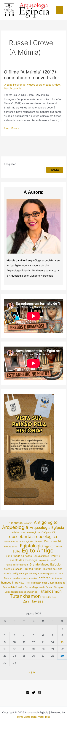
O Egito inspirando (14, 84)
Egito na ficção (41, 556)
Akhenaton (16, 523)
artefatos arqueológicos (26, 532)
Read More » (11, 128)
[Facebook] (28, 692)
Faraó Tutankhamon (17, 564)
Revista (19, 582)
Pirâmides (57, 578)
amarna (28, 523)
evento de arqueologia (23, 560)
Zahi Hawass (33, 601)
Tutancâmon (50, 591)
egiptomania (53, 546)
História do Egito (52, 568)
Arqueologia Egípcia (47, 527)
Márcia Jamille (12, 578)
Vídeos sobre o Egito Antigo (43, 84)
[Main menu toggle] (59, 10)
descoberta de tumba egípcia (18, 541)
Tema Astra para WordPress (33, 716)
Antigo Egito (46, 522)
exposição (44, 560)
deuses (39, 541)
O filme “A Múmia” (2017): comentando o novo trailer (31, 74)
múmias (33, 578)
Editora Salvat (11, 546)
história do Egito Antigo (16, 573)
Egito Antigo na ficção (19, 555)
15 (62, 642)
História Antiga (32, 568)
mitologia (34, 573)
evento (55, 555)
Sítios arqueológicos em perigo (21, 591)
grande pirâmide (13, 569)
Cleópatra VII (48, 532)
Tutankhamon (25, 596)
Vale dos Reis (49, 597)
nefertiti (44, 578)
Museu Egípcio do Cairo (51, 573)
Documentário (53, 541)
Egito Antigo (38, 551)
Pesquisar (10, 164)
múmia (24, 578)
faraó (53, 560)
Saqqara (58, 587)
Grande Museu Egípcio (44, 564)
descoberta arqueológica (33, 536)
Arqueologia (15, 527)
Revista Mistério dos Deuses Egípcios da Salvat (27, 587)
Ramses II (7, 582)
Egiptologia (31, 546)
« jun (32, 672)
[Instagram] (39, 692)
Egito (16, 551)
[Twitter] (33, 692)
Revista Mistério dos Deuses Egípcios (45, 582)
